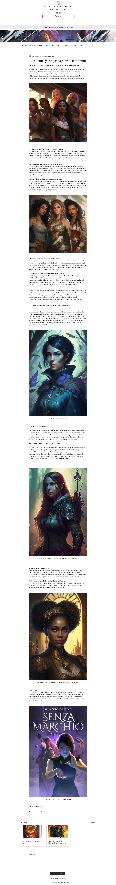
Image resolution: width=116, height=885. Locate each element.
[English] (59, 13)
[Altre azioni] (86, 56)
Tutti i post (24, 45)
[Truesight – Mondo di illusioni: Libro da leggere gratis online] (58, 831)
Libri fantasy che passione (52, 45)
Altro (81, 45)
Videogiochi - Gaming (70, 45)
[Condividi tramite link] (41, 812)
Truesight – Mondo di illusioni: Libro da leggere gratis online (56, 842)
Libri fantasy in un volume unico (31, 842)
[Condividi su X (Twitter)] (33, 812)
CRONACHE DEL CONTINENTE (58, 6)
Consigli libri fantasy (36, 45)
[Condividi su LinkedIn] (37, 812)
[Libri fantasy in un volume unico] (32, 831)
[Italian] (57, 13)
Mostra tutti (92, 822)
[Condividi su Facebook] (29, 812)
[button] (93, 45)
